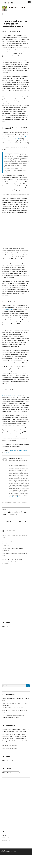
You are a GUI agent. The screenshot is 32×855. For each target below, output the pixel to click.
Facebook (6, 452)
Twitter (20, 450)
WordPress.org (6, 843)
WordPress (9, 853)
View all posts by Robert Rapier (16, 496)
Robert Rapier (13, 450)
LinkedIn (25, 450)
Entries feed (5, 837)
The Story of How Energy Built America (12, 548)
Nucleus (3, 851)
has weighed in (8, 309)
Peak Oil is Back (13, 745)
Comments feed (6, 840)
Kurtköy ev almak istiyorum (9, 729)
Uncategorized (24, 502)
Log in (4, 835)
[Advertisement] (16, 231)
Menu (4, 13)
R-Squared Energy (17, 7)
